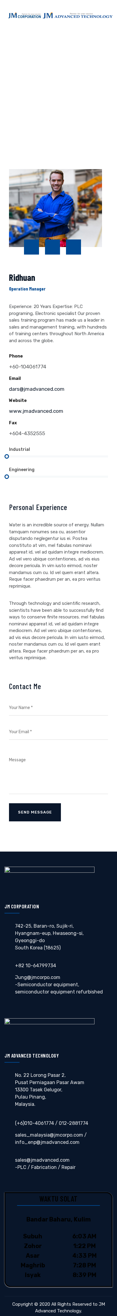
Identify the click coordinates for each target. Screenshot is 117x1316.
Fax (13, 422)
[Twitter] (52, 247)
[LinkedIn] (73, 247)
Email (15, 378)
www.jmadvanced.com (36, 411)
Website (18, 400)
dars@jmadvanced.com (36, 389)
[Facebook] (31, 247)
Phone (16, 356)
